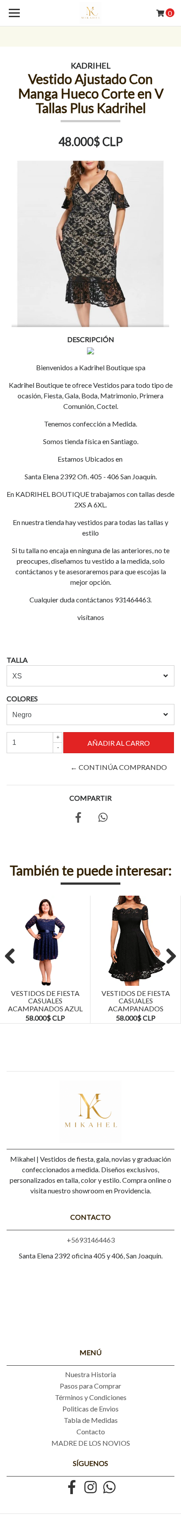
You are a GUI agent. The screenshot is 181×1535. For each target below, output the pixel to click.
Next (168, 957)
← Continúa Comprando (118, 767)
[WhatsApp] (109, 1488)
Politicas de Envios (90, 1408)
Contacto (90, 1431)
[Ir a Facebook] (71, 1488)
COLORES (22, 698)
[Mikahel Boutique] (91, 13)
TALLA (17, 660)
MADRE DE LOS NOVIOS (90, 1443)
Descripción (90, 339)
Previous (13, 957)
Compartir (90, 798)
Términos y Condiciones (91, 1397)
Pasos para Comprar (90, 1386)
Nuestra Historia (90, 1374)
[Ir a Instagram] (90, 1488)
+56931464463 (91, 1240)
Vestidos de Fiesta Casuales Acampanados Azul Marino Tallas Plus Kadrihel (45, 1008)
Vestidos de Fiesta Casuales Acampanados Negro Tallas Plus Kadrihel (135, 1008)
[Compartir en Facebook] (78, 818)
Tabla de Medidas (91, 1420)
